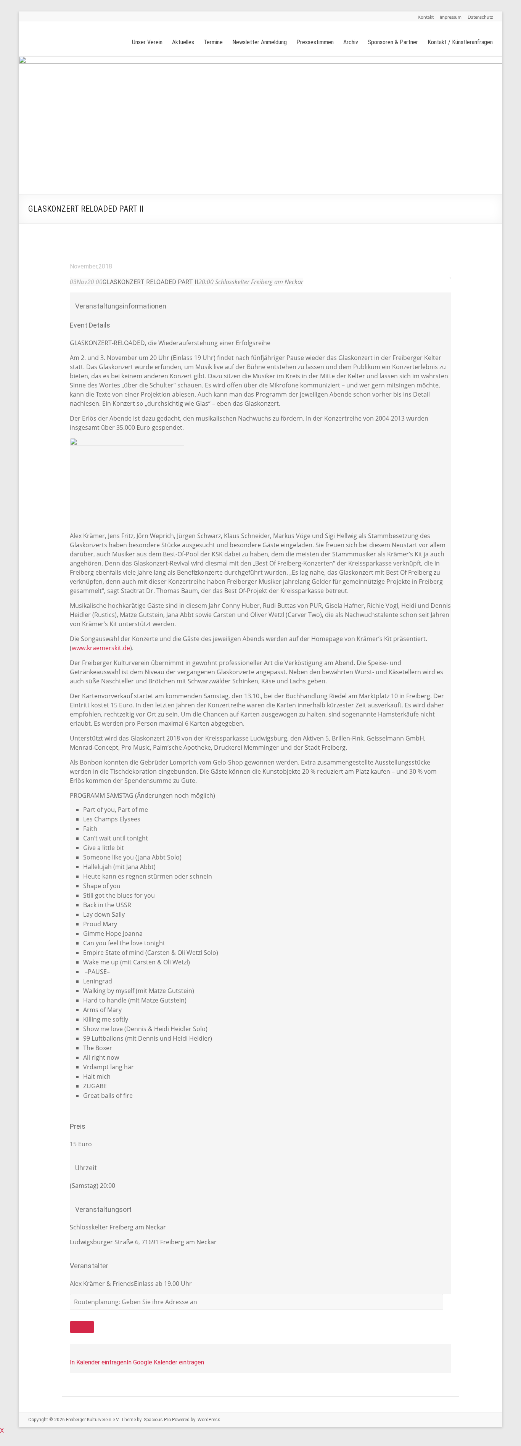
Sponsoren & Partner (393, 42)
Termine (213, 42)
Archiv (350, 42)
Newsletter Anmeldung (259, 42)
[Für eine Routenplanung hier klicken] (82, 1327)
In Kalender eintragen (98, 1362)
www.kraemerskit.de (101, 648)
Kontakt (426, 17)
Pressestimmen (315, 42)
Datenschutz (480, 17)
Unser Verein (147, 42)
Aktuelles (183, 42)
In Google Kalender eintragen (165, 1362)
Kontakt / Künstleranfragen (460, 42)
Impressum (451, 17)
